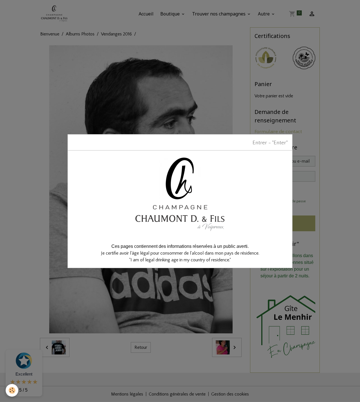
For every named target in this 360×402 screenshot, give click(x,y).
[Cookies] (12, 390)
